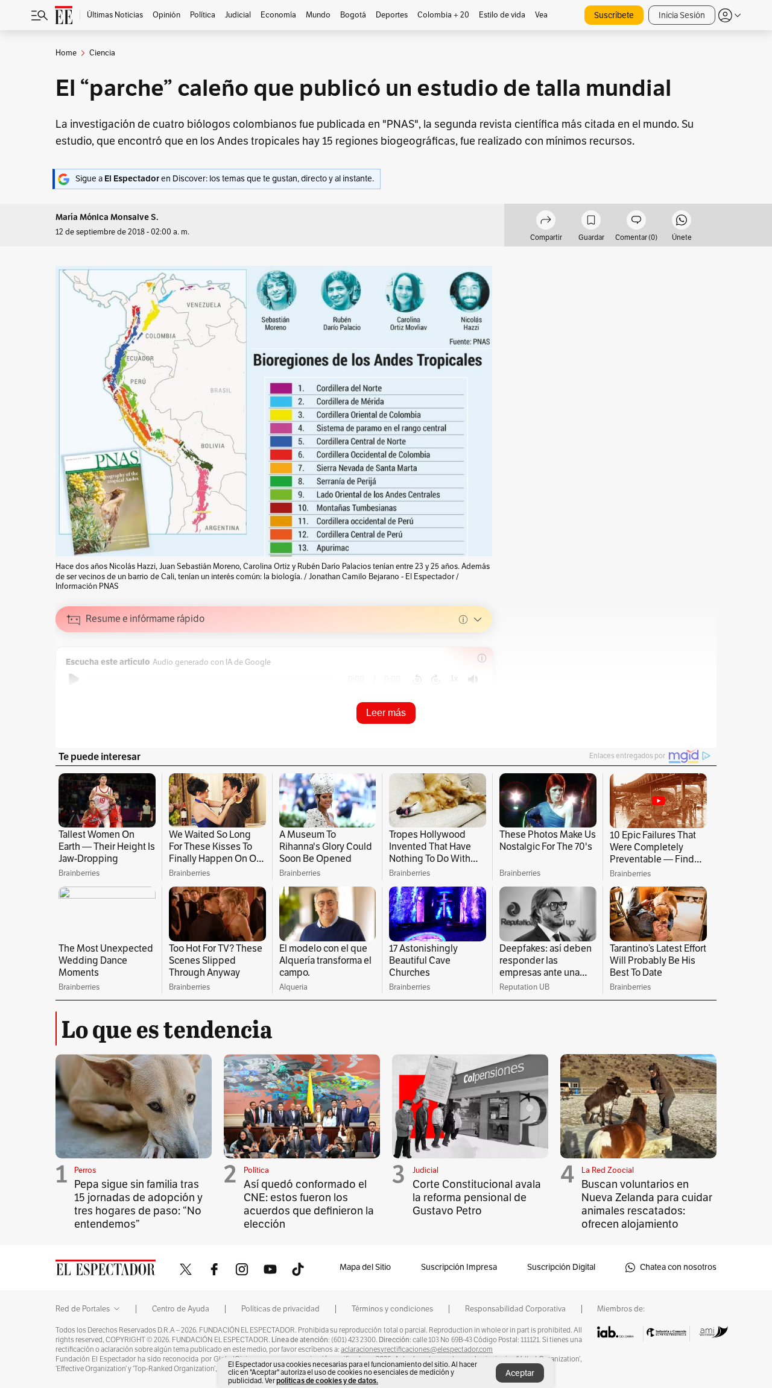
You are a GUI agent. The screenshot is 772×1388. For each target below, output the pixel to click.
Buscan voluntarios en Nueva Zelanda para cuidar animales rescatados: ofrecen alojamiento (646, 1204)
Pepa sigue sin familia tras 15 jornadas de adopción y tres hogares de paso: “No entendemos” (138, 1204)
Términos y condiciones (392, 1309)
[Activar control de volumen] (473, 679)
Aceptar (519, 1373)
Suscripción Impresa (459, 1267)
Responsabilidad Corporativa (515, 1309)
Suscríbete (614, 15)
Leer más (386, 713)
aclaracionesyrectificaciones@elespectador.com (417, 1349)
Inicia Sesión (682, 15)
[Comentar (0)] (636, 221)
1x (454, 678)
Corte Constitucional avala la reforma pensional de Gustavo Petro (477, 1197)
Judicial (425, 1170)
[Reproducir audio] (74, 679)
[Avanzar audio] (435, 679)
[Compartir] (545, 221)
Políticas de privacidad (280, 1309)
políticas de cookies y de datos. (327, 1380)
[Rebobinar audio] (417, 679)
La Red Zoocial (607, 1170)
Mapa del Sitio (365, 1267)
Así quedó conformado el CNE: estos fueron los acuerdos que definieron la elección (309, 1204)
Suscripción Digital (561, 1267)
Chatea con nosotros (678, 1267)
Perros (85, 1170)
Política (256, 1170)
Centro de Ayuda (180, 1309)
